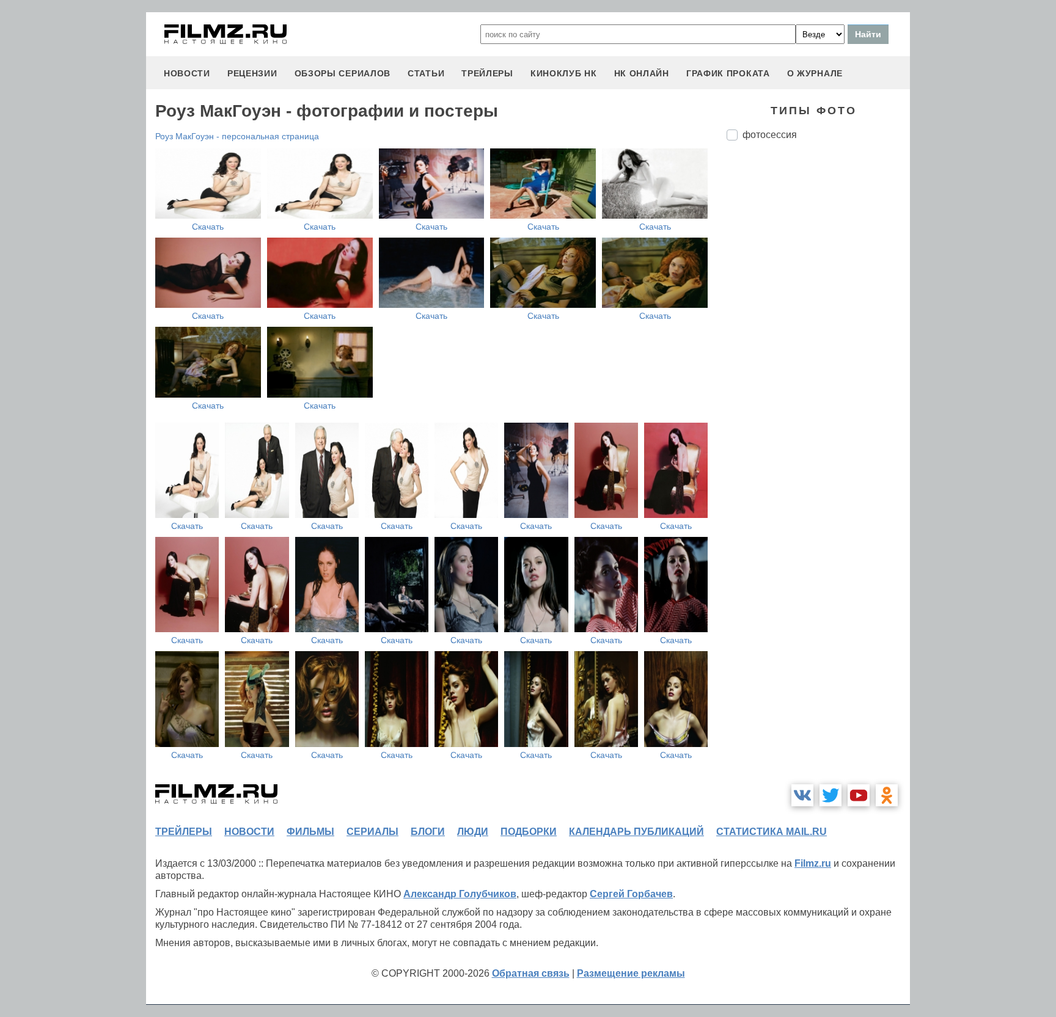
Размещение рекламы (631, 973)
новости (187, 73)
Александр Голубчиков (459, 894)
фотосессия (770, 134)
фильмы (310, 831)
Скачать (208, 226)
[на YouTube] (859, 795)
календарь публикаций (636, 831)
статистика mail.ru (771, 831)
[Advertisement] (818, 354)
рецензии (252, 73)
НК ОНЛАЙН (641, 73)
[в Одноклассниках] (887, 795)
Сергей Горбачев (631, 894)
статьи (426, 73)
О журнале (815, 73)
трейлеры (487, 73)
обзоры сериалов (343, 73)
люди (472, 831)
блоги (428, 831)
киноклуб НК (563, 73)
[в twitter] (831, 795)
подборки (529, 831)
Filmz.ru (812, 863)
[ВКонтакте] (802, 795)
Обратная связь (531, 973)
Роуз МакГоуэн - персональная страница (237, 136)
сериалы (372, 831)
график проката (728, 73)
